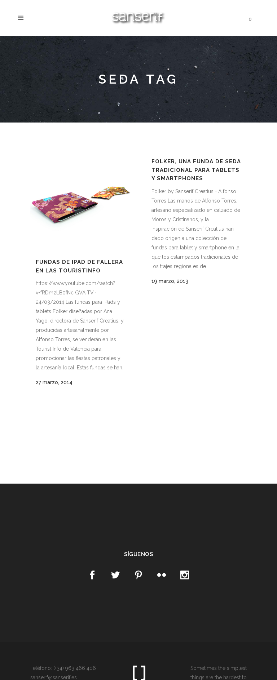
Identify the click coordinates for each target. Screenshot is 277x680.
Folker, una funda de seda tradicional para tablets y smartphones (196, 170)
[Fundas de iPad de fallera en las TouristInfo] (80, 201)
